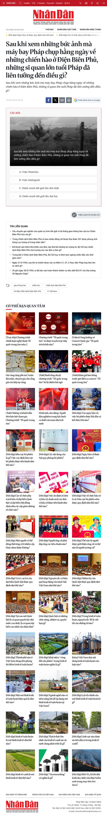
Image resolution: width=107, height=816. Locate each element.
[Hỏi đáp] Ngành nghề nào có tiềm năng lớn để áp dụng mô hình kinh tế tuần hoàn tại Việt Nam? (53, 700)
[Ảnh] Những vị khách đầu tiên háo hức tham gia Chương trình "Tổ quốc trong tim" (20, 418)
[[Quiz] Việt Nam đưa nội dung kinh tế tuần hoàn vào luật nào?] (86, 643)
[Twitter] (55, 100)
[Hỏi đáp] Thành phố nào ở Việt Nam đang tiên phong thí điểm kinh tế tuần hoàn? (19, 661)
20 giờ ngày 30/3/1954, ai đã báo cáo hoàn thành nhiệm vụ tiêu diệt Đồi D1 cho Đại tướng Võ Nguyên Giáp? (54, 272)
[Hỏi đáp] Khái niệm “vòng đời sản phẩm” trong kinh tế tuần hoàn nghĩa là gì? (53, 661)
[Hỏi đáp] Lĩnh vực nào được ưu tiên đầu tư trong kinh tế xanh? (86, 740)
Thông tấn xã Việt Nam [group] (43, 794)
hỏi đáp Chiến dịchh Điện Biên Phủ (27, 291)
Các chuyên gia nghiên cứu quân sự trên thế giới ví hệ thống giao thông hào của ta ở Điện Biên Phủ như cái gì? (53, 233)
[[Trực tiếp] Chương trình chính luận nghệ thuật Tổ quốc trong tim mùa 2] (20, 323)
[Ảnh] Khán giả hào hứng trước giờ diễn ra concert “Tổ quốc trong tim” (86, 379)
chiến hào (36, 285)
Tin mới (86, 3)
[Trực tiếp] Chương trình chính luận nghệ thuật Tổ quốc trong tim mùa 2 (18, 341)
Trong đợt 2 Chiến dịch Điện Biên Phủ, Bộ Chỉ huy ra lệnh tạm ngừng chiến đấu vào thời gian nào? (52, 256)
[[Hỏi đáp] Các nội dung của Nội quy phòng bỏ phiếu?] (53, 440)
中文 (33, 3)
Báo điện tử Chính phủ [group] (16, 794)
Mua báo (80, 3)
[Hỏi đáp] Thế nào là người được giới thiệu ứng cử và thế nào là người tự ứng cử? (86, 544)
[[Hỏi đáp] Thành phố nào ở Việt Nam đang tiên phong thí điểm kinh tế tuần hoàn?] (20, 643)
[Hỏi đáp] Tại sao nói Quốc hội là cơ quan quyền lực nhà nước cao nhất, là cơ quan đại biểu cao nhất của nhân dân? (20, 621)
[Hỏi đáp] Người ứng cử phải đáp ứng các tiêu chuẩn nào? (53, 542)
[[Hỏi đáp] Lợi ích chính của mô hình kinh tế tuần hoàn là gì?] (86, 681)
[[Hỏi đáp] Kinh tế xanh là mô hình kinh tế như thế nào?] (20, 760)
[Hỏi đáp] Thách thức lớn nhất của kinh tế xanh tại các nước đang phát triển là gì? (53, 740)
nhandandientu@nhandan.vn (88, 811)
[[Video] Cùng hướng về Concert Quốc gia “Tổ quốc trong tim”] (86, 323)
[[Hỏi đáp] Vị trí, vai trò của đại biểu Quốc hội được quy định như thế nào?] (20, 564)
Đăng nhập (104, 3)
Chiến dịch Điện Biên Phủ (56, 285)
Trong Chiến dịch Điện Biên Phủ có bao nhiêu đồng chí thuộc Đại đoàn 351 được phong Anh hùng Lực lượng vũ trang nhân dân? (54, 241)
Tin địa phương (92, 3)
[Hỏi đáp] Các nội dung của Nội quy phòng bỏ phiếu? (52, 456)
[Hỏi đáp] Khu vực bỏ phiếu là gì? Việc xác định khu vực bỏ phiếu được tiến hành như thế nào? (20, 459)
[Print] (69, 100)
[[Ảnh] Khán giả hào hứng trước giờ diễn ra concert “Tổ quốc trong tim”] (86, 361)
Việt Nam (53, 291)
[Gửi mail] (62, 100)
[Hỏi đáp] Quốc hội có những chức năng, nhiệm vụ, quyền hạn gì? (53, 620)
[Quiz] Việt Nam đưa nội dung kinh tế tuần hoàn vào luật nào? (85, 661)
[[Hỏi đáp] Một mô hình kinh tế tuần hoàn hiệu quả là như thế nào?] (20, 681)
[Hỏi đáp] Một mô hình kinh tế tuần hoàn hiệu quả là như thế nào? (20, 699)
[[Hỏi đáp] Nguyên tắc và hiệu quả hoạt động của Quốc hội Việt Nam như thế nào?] (53, 564)
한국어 (67, 3)
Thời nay (49, 30)
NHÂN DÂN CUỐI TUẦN (66, 30)
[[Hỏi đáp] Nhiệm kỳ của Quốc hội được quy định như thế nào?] (86, 564)
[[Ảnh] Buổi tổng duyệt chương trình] (53, 361)
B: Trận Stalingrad (29, 180)
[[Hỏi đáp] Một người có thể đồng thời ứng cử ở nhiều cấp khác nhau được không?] (20, 526)
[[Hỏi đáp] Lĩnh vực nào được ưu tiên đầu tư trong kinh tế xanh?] (86, 722)
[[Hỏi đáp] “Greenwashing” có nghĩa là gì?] (53, 760)
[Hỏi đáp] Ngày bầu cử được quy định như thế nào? (85, 456)
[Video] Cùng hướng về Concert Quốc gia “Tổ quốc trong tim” (85, 341)
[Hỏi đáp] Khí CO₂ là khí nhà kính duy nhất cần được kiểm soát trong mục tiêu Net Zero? (86, 779)
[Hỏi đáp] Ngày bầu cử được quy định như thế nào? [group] (31, 35)
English (27, 3)
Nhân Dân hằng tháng (90, 30)
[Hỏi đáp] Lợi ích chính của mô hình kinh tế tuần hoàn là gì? (86, 699)
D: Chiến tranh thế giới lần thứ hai (38, 196)
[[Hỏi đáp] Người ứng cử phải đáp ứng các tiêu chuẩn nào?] (53, 526)
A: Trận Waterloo (28, 171)
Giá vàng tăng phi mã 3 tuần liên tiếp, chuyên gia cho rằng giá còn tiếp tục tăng (20, 379)
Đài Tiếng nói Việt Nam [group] (69, 794)
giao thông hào (20, 285)
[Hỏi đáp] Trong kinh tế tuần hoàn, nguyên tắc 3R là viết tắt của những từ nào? (86, 620)
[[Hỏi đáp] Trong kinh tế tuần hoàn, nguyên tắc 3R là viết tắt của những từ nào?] (86, 602)
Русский (50, 3)
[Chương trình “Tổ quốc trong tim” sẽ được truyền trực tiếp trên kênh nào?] (53, 323)
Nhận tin (97, 3)
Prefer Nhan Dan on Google (89, 100)
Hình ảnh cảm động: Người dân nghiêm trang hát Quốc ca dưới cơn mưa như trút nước (52, 418)
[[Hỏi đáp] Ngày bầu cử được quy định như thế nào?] (86, 440)
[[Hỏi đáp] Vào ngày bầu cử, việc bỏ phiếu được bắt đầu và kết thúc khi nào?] (86, 399)
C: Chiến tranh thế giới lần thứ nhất (39, 188)
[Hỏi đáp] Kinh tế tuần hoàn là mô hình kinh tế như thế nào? (19, 740)
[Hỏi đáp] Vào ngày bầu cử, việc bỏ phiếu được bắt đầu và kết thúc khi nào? (86, 416)
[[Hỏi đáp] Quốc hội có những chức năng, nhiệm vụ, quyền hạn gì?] (53, 602)
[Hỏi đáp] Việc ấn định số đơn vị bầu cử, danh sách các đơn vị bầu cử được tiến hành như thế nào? (53, 501)
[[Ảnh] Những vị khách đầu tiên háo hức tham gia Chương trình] (20, 399)
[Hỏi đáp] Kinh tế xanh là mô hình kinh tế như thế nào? (20, 776)
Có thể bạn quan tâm (25, 306)
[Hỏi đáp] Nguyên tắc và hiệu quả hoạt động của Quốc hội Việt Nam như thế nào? (53, 582)
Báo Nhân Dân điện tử (53, 17)
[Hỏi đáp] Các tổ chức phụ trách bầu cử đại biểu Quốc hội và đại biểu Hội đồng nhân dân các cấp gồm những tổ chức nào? (20, 502)
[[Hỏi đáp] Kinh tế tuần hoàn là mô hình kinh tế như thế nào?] (20, 722)
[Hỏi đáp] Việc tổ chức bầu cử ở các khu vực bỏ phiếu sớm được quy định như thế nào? (86, 499)
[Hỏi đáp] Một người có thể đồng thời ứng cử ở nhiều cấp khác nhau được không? (20, 544)
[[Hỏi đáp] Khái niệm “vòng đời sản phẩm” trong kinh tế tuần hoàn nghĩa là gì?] (53, 643)
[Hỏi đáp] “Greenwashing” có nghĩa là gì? (52, 776)
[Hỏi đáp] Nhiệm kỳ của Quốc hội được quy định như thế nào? (86, 582)
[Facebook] (48, 100)
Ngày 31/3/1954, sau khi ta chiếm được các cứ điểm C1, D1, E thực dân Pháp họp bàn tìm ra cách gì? (53, 264)
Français (41, 3)
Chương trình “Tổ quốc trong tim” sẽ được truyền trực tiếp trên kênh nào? (53, 341)
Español (59, 3)
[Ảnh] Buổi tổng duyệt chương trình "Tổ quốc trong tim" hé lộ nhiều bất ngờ (53, 379)
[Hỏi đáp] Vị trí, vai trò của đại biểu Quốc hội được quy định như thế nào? (19, 582)
